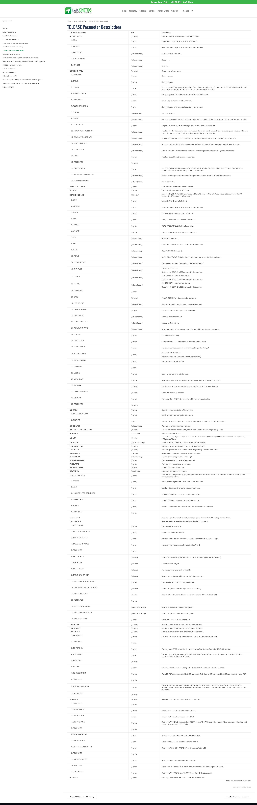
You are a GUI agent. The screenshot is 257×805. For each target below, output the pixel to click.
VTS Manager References (11, 39)
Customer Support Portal (159, 2)
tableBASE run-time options (11, 54)
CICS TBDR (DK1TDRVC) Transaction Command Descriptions (22, 80)
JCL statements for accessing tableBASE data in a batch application (24, 61)
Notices (5, 28)
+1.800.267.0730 (175, 2)
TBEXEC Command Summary (12, 65)
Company (174, 11)
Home (124, 11)
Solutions (142, 11)
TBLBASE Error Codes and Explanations (15, 43)
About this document (9, 32)
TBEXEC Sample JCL (9, 68)
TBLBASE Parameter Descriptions (13, 50)
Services (152, 11)
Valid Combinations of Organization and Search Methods (21, 57)
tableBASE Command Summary (13, 47)
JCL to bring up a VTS (10, 76)
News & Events (163, 11)
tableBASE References (10, 36)
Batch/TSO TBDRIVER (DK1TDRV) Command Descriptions (21, 83)
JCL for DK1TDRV (8, 87)
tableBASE (133, 11)
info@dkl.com (188, 2)
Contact (186, 11)
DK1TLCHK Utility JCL (10, 72)
